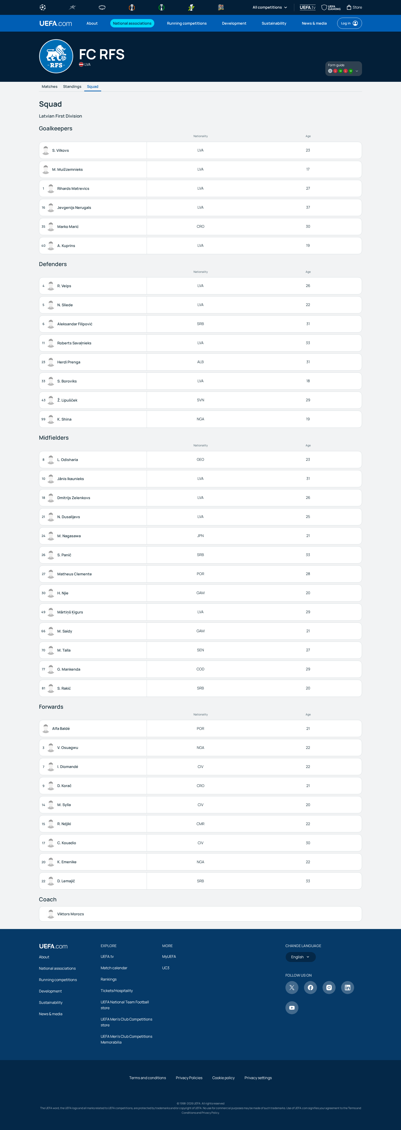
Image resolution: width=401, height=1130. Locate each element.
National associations (57, 968)
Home (55, 23)
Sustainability (50, 1002)
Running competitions (58, 979)
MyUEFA (169, 956)
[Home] (53, 946)
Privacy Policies (189, 1077)
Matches (50, 87)
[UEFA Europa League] (132, 7)
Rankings (108, 979)
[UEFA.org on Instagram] (329, 992)
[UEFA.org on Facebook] (310, 992)
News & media (50, 1013)
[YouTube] (291, 1012)
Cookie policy (223, 1077)
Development (50, 991)
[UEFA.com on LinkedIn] (347, 992)
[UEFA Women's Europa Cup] (191, 7)
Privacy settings (258, 1077)
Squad (92, 87)
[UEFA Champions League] (42, 7)
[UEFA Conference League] (161, 7)
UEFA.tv (107, 956)
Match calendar (114, 967)
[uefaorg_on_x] (291, 992)
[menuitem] (94, 23)
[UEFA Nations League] (221, 7)
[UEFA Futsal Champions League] (72, 7)
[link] (92, 23)
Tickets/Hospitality (117, 990)
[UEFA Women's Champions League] (102, 7)
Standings (72, 87)
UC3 (165, 967)
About (44, 956)
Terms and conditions (147, 1077)
